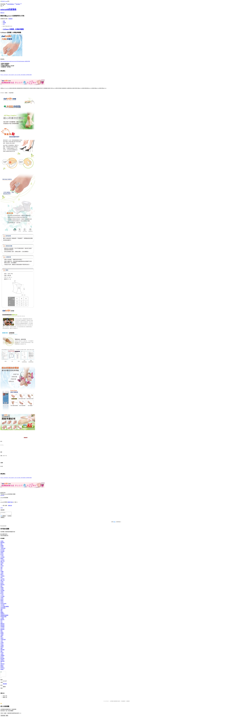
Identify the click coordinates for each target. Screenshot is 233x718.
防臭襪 (1, 546)
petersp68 (2, 495)
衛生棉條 (2, 658)
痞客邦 (9, 502)
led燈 (1, 641)
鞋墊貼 (1, 558)
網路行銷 (2, 661)
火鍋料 (1, 573)
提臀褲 (1, 669)
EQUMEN (2, 667)
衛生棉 (1, 657)
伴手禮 (1, 565)
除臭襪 (1, 545)
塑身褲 (1, 666)
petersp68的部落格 (8, 9)
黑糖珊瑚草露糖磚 (4, 615)
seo (1, 662)
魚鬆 (1, 567)
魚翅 (1, 577)
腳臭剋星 (2, 542)
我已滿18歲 (3, 715)
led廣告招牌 (3, 639)
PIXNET (107, 701)
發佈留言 (2, 517)
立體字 (1, 635)
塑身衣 (1, 665)
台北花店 (2, 627)
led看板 (2, 645)
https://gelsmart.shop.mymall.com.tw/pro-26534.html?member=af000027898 (15, 61)
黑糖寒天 (2, 613)
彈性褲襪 (2, 649)
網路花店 (2, 623)
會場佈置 (2, 626)
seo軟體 (2, 618)
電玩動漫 (10, 18)
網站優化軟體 (3, 616)
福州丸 (1, 574)
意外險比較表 (3, 603)
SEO (1, 620)
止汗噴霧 (2, 557)
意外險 (1, 602)
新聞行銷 (2, 663)
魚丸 (1, 570)
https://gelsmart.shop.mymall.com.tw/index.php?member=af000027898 (16, 74)
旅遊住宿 (10, 505)
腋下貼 (1, 554)
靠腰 (1, 609)
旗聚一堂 (2, 561)
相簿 (4, 21)
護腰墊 (1, 612)
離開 (7, 715)
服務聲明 (128, 701)
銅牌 (1, 636)
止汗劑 (1, 555)
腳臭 (1, 544)
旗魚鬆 (1, 562)
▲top (1, 507)
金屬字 (1, 638)
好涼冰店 (2, 549)
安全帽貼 (2, 551)
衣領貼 (1, 541)
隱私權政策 (123, 701)
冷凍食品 (2, 576)
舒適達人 (2, 659)
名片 (4, 24)
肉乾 (1, 568)
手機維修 (2, 655)
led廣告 (2, 642)
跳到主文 (2, 12)
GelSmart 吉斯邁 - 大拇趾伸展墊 (13, 29)
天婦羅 (1, 571)
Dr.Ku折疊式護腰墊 (4, 606)
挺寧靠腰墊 (2, 607)
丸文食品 (2, 560)
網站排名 (2, 619)
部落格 (4, 22)
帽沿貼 (1, 583)
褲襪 (1, 648)
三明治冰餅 (2, 548)
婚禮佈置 (2, 625)
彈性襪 (1, 646)
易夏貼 (1, 552)
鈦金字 (1, 643)
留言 (12, 502)
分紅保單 (2, 605)
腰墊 (1, 610)
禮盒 (1, 564)
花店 (1, 622)
